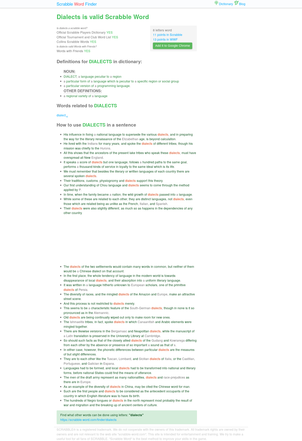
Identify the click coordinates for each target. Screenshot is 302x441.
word (174, 386)
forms (67, 372)
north (136, 400)
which (111, 81)
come (157, 185)
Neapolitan (141, 331)
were (86, 208)
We (66, 171)
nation (116, 194)
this (70, 152)
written (133, 171)
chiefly (86, 148)
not (170, 199)
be (74, 271)
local (92, 280)
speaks (71, 162)
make (173, 294)
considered (131, 391)
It (64, 162)
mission (69, 148)
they (132, 199)
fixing (89, 134)
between (138, 349)
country (171, 171)
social (166, 81)
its (167, 166)
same (176, 162)
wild (130, 194)
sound (155, 345)
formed (99, 368)
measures (188, 349)
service (110, 166)
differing (191, 340)
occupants (173, 391)
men (73, 377)
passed (164, 194)
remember (84, 171)
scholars (151, 285)
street (67, 298)
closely (117, 340)
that (86, 152)
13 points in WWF (165, 39)
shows (78, 152)
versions (96, 331)
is (117, 81)
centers (138, 405)
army (96, 377)
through (167, 185)
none (181, 308)
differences (123, 349)
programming (106, 85)
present (123, 152)
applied (69, 189)
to (108, 76)
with (78, 143)
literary (90, 139)
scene (76, 298)
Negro (91, 400)
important (140, 345)
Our (66, 185)
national (102, 134)
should (73, 340)
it (189, 308)
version (85, 85)
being (101, 203)
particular (72, 81)
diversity (75, 294)
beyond (154, 139)
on (104, 271)
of (88, 81)
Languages (71, 368)
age (142, 139)
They (67, 358)
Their (67, 180)
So (65, 340)
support (142, 180)
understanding (86, 185)
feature (115, 308)
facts (89, 340)
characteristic (100, 308)
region (117, 76)
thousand (86, 166)
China (129, 386)
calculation (168, 139)
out (122, 317)
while (166, 331)
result (185, 400)
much (129, 208)
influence (75, 134)
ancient (127, 405)
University (123, 336)
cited (149, 386)
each (161, 171)
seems (144, 185)
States (99, 372)
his (191, 143)
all (81, 157)
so (135, 208)
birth (136, 396)
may (138, 386)
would (117, 266)
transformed (153, 368)
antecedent (157, 391)
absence (102, 345)
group (175, 81)
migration (82, 405)
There (68, 331)
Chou (103, 185)
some (76, 199)
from (67, 345)
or (159, 81)
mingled (112, 294)
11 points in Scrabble (167, 34)
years (115, 143)
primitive (180, 285)
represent (107, 377)
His (66, 134)
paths (159, 162)
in (83, 134)
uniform (151, 280)
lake (132, 152)
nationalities (136, 377)
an (179, 294)
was (78, 148)
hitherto (108, 285)
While (67, 199)
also (94, 208)
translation (81, 336)
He (66, 143)
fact (100, 322)
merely (129, 303)
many (107, 143)
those (67, 203)
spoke (131, 143)
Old (66, 317)
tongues (102, 400)
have (192, 152)
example (78, 386)
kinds (97, 166)
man (186, 386)
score (83, 162)
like (98, 358)
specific (142, 81)
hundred (148, 162)
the (143, 134)
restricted (102, 303)
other (123, 199)
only (128, 317)
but (105, 162)
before (77, 372)
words (146, 266)
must (185, 152)
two (92, 266)
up (115, 405)
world (156, 275)
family (92, 194)
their (117, 280)
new (159, 317)
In (65, 194)
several (69, 176)
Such (67, 391)
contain (127, 266)
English (92, 396)
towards (169, 275)
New (87, 157)
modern (146, 275)
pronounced (72, 312)
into (172, 194)
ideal (149, 166)
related (103, 199)
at (142, 336)
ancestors (102, 152)
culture (152, 405)
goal (184, 162)
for (77, 139)
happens (148, 208)
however (90, 349)
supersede (133, 134)
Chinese (85, 271)
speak (155, 152)
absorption (128, 280)
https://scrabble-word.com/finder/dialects (88, 419)
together (81, 326)
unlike (114, 203)
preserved (99, 336)
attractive (188, 294)
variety (83, 96)
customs (92, 180)
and (172, 134)
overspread (71, 157)
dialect (62, 115)
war (66, 405)
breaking (107, 405)
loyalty (123, 166)
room (147, 317)
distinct (146, 199)
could (108, 372)
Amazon (144, 294)
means (129, 372)
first (72, 185)
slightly (102, 208)
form (83, 81)
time (70, 194)
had (82, 368)
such (81, 340)
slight (76, 354)
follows (134, 162)
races (90, 294)
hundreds (76, 400)
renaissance (103, 139)
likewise (83, 331)
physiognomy (109, 180)
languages (146, 171)
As (65, 386)
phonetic (109, 349)
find (115, 372)
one (111, 162)
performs (70, 166)
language (87, 76)
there (180, 171)
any (190, 208)
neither (178, 266)
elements (177, 322)
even (189, 199)
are (187, 171)
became (103, 194)
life (172, 166)
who (147, 152)
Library (135, 336)
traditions (78, 180)
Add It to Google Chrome (172, 45)
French (133, 203)
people (93, 391)
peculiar (100, 76)
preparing (186, 134)
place (82, 275)
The (66, 266)
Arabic (165, 322)
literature (104, 396)
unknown (120, 285)
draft (89, 377)
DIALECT (70, 76)
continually (102, 317)
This (67, 308)
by (76, 189)
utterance (144, 372)
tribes (173, 143)
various (152, 134)
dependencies (173, 208)
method (184, 185)
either (71, 349)
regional (71, 96)
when (78, 194)
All (65, 152)
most (158, 400)
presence (118, 345)
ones (166, 317)
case (79, 349)
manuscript (183, 331)
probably (169, 400)
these (164, 152)
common (160, 266)
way (71, 139)
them (190, 266)
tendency (108, 275)
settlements (104, 266)
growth (138, 194)
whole (97, 275)
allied (126, 340)
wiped (115, 317)
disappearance (74, 280)
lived (72, 143)
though (183, 143)
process (81, 303)
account (118, 271)
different (162, 143)
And (66, 303)
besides (103, 171)
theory (158, 180)
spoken (80, 176)
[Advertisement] (130, 239)
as (107, 203)
